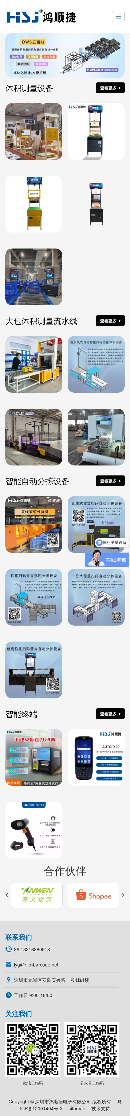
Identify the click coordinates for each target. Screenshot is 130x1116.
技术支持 (100, 1108)
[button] (62, 70)
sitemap (77, 1108)
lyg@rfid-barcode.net (36, 964)
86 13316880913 (32, 949)
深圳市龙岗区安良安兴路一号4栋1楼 (51, 979)
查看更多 (108, 88)
